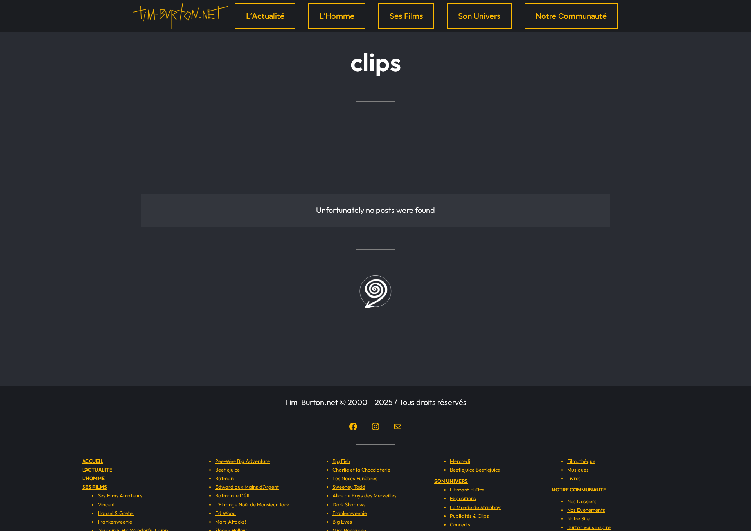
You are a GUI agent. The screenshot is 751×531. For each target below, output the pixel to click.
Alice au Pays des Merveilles (364, 495)
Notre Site (578, 518)
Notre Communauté (571, 16)
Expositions (463, 498)
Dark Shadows (349, 504)
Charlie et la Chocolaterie (361, 469)
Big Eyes (342, 521)
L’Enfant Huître (467, 489)
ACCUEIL (92, 461)
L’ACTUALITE (97, 469)
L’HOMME (93, 478)
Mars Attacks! (230, 521)
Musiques (578, 469)
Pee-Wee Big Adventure (242, 461)
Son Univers (479, 16)
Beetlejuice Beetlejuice (475, 469)
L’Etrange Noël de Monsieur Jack (252, 504)
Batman (224, 478)
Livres (574, 478)
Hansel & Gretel (116, 513)
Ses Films (406, 16)
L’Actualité (265, 16)
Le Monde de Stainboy (475, 507)
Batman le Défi (232, 495)
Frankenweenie (115, 521)
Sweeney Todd (348, 487)
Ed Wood (225, 513)
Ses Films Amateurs (120, 495)
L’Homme (337, 16)
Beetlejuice (227, 469)
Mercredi (460, 461)
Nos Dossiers (581, 501)
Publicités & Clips (469, 516)
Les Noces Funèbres (354, 478)
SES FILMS (94, 487)
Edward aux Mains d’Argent (247, 487)
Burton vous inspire (589, 527)
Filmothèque (581, 461)
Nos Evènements (586, 510)
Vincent (106, 504)
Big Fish (341, 461)
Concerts (460, 524)
